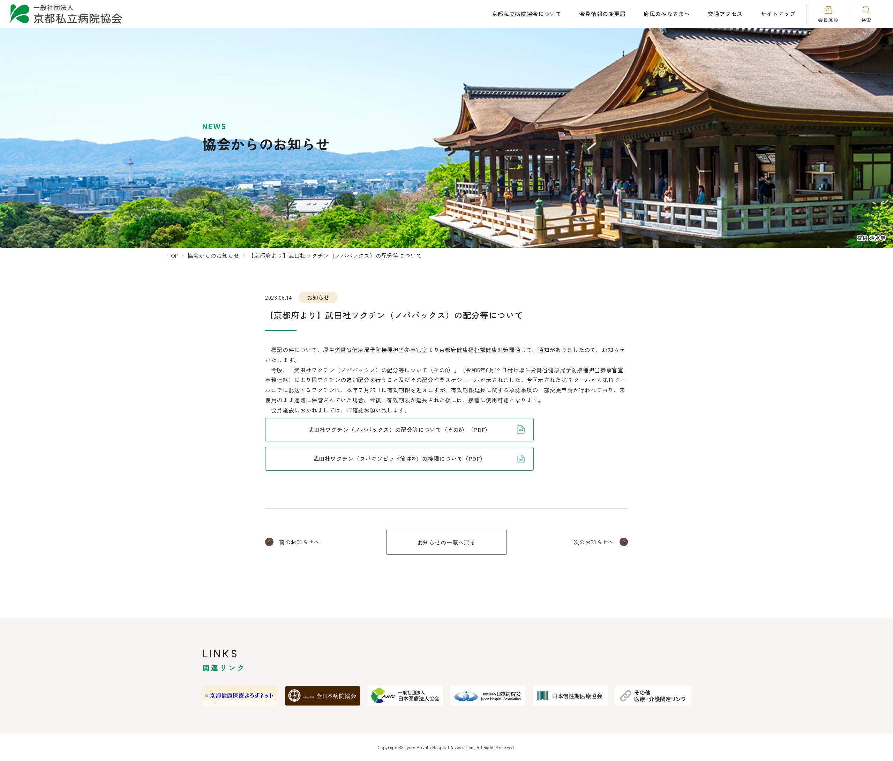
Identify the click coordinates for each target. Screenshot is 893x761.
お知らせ (318, 297)
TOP (173, 255)
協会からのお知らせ (213, 255)
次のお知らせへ (593, 542)
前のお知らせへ (299, 542)
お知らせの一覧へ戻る (446, 542)
